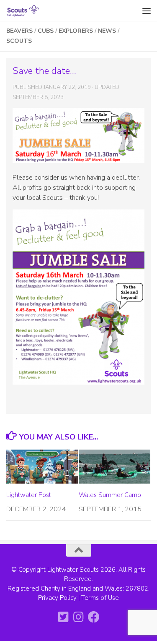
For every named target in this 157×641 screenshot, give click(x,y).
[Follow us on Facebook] (94, 617)
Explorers (76, 31)
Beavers (19, 31)
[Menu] (146, 10)
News (107, 31)
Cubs (46, 31)
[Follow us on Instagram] (79, 617)
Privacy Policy (57, 598)
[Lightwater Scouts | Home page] (29, 10)
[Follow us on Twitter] (63, 617)
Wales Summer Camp (110, 495)
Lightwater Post (28, 495)
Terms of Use (100, 598)
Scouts (19, 41)
